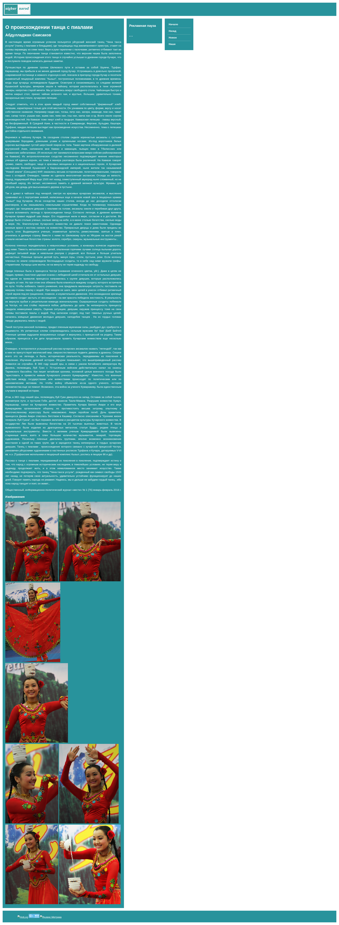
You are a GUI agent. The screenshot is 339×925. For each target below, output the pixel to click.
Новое (173, 37)
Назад (172, 31)
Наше (172, 44)
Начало (173, 24)
